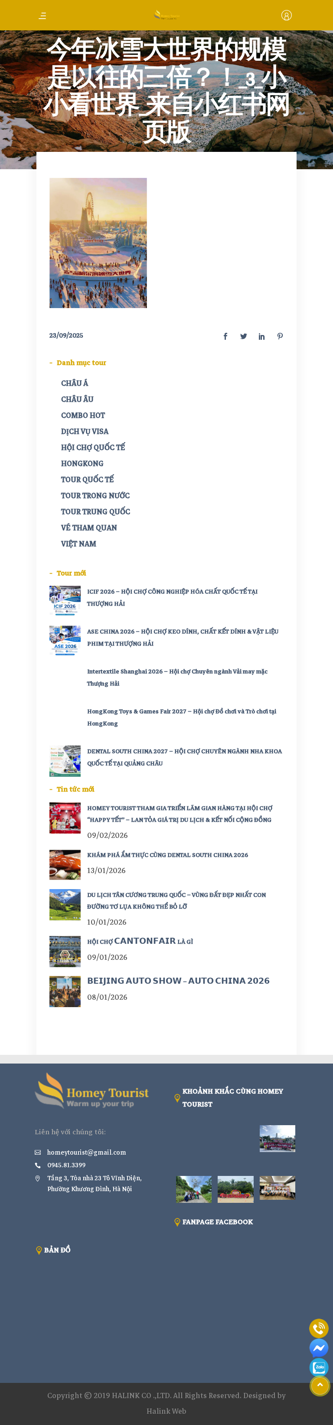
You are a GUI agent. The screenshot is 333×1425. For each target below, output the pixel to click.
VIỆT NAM (78, 544)
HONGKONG (82, 464)
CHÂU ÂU (77, 399)
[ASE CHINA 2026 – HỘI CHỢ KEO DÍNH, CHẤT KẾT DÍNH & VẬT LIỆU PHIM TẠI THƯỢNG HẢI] (65, 641)
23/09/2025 (66, 335)
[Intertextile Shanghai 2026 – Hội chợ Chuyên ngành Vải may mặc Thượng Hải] (65, 681)
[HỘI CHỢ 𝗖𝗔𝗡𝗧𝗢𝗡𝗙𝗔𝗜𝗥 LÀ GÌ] (65, 951)
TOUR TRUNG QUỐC (95, 512)
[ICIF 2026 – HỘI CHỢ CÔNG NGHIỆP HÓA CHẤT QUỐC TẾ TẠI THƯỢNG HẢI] (65, 601)
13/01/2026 (106, 871)
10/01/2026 (107, 922)
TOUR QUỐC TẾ (87, 480)
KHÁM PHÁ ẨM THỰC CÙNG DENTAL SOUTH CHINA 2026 (167, 855)
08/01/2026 (107, 997)
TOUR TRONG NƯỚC (95, 496)
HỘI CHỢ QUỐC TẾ (93, 447)
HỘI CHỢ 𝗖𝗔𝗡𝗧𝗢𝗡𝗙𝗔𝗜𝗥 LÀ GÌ (140, 942)
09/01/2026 (107, 957)
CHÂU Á (74, 383)
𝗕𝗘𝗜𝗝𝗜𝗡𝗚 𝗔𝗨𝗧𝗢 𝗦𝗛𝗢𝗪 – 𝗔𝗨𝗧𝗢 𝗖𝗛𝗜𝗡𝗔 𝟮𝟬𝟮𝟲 (178, 982)
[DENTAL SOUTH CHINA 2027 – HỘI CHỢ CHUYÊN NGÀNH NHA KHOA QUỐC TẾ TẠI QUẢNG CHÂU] (65, 761)
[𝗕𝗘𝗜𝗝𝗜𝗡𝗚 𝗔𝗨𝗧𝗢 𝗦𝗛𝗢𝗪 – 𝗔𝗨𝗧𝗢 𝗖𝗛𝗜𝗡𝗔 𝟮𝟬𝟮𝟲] (65, 991)
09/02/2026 (107, 835)
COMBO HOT (83, 415)
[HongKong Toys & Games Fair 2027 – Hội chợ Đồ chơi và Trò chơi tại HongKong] (65, 721)
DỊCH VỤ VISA (84, 431)
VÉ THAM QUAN (89, 528)
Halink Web (166, 1411)
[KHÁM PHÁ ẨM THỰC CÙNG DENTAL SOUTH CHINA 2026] (65, 864)
